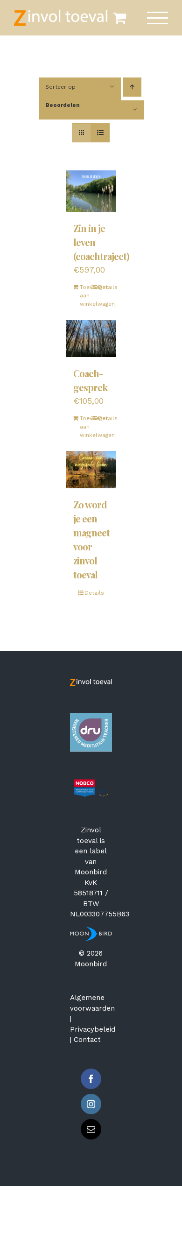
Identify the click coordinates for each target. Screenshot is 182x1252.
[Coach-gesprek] (91, 338)
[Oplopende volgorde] (132, 87)
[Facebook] (91, 1079)
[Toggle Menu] (158, 18)
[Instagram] (91, 1104)
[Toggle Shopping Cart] (119, 18)
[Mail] (91, 1129)
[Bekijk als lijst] (100, 133)
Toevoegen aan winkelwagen (85, 295)
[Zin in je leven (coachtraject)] (91, 191)
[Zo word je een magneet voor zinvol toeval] (91, 469)
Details (103, 287)
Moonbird (91, 872)
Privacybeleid (92, 1029)
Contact (87, 1039)
